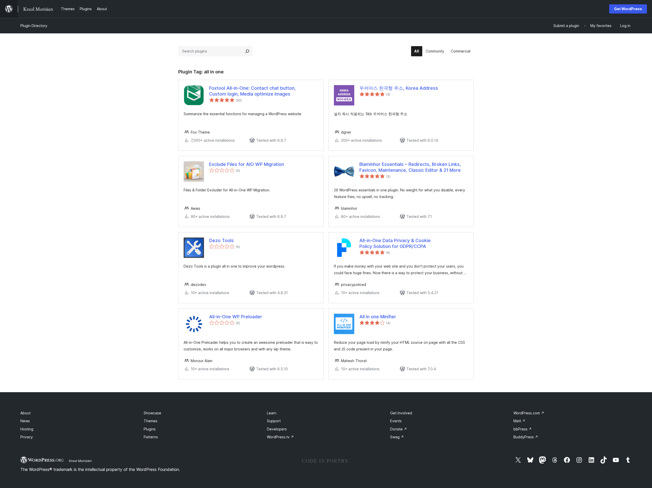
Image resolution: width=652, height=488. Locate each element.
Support (274, 421)
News (25, 421)
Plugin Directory (33, 25)
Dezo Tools (221, 240)
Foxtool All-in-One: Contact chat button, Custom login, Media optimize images (252, 91)
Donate (398, 429)
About (25, 413)
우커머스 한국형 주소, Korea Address (398, 88)
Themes (150, 421)
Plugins (150, 429)
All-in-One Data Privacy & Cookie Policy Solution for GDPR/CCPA (395, 243)
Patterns (151, 437)
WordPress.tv (280, 437)
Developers (277, 429)
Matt (519, 421)
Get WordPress (628, 9)
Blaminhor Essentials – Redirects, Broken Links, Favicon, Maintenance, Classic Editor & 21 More (410, 167)
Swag (397, 437)
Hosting (26, 429)
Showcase (152, 413)
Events (396, 421)
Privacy (26, 437)
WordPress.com (528, 413)
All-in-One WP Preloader (235, 316)
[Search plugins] (247, 51)
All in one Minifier (377, 316)
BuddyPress (525, 437)
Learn (271, 413)
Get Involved (401, 413)
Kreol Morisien (80, 461)
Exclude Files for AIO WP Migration (246, 164)
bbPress (522, 429)
